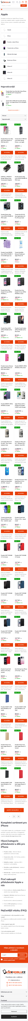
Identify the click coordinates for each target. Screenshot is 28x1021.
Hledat (24, 5)
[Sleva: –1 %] (21, 433)
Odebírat (22, 955)
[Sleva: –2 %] (21, 395)
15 (18, 816)
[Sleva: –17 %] (21, 130)
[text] (17, 2)
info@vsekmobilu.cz (15, 980)
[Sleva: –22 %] (7, 168)
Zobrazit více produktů (13, 110)
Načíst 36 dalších (13, 810)
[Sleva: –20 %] (21, 168)
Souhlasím (14, 1016)
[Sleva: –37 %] (7, 130)
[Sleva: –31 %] (21, 206)
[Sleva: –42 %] (21, 509)
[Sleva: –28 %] (21, 243)
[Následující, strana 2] (14, 816)
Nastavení (14, 1011)
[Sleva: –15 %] (7, 319)
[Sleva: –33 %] (21, 471)
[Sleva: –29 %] (7, 243)
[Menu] (26, 2)
